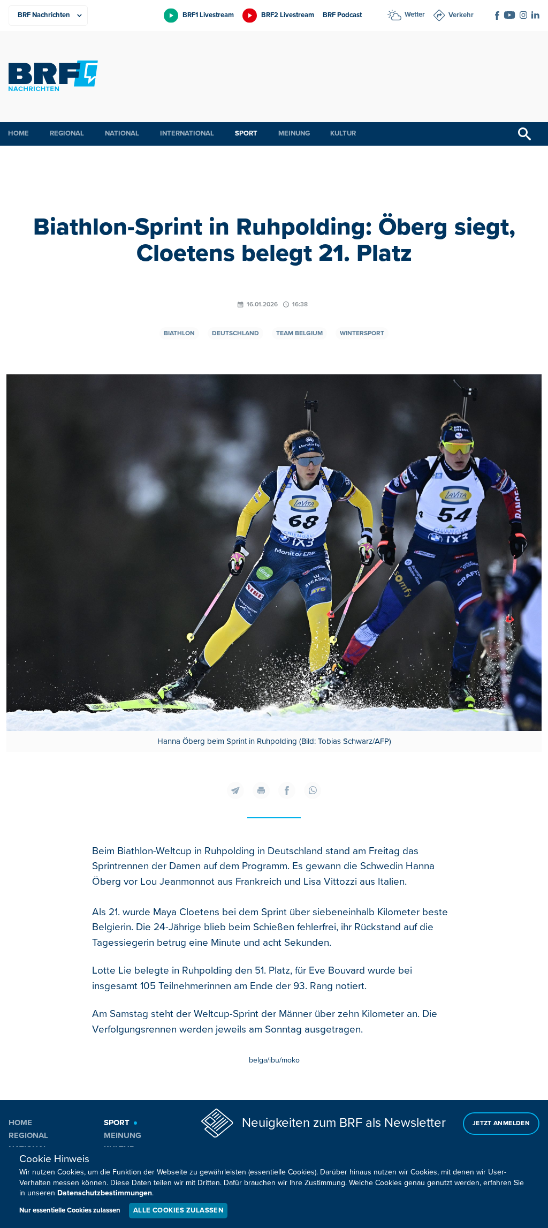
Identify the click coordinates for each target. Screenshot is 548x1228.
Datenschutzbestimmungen (104, 1192)
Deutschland (235, 333)
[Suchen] (524, 134)
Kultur (343, 133)
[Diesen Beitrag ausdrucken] (261, 790)
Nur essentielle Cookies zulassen (69, 1210)
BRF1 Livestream (208, 15)
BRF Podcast (342, 15)
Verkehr (461, 15)
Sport (246, 133)
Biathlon (179, 333)
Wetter (415, 14)
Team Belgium (299, 333)
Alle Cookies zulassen (178, 1210)
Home (18, 133)
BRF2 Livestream (287, 15)
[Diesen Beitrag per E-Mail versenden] (235, 790)
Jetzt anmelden (501, 1123)
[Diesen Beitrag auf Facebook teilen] (286, 790)
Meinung (294, 133)
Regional (67, 133)
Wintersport (362, 333)
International (187, 133)
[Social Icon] (497, 15)
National (122, 133)
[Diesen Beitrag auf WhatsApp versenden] (312, 790)
